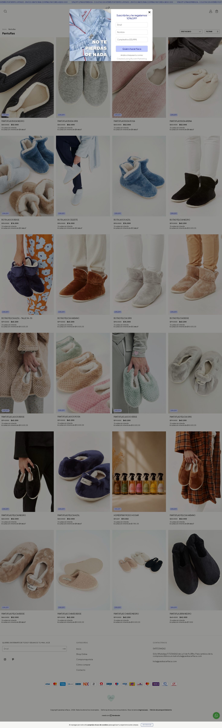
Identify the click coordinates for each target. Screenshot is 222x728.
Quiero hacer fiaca (131, 48)
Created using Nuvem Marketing (132, 58)
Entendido (147, 725)
